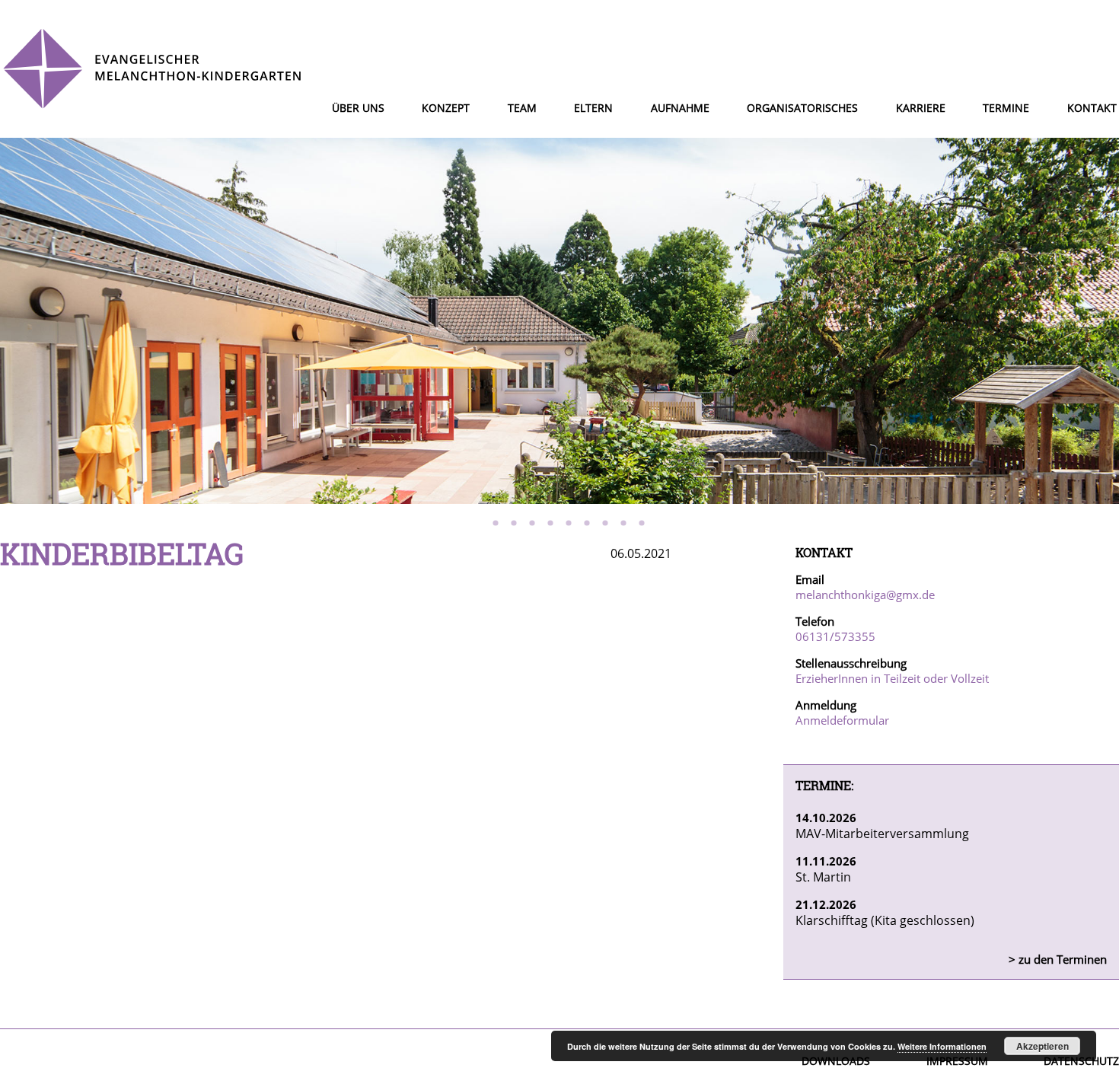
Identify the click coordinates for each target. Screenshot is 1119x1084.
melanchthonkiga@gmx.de (865, 594)
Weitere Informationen (942, 1046)
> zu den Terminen (1058, 959)
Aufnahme (680, 107)
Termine (1006, 107)
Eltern (593, 107)
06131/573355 (835, 636)
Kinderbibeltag (122, 553)
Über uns (358, 107)
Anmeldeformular (842, 720)
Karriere (920, 107)
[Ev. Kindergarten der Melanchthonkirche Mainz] (152, 102)
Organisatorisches (802, 107)
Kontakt (1092, 107)
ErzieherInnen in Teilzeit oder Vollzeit (892, 678)
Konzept (446, 107)
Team (522, 107)
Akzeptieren (1042, 1046)
